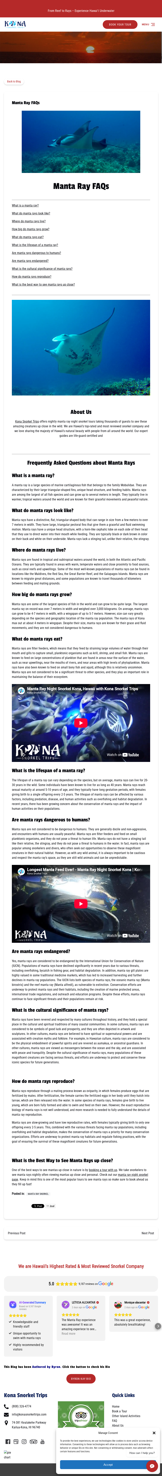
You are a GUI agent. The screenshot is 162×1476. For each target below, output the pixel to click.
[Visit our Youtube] (42, 1441)
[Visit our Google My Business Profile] (16, 1441)
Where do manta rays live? (29, 221)
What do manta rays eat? (28, 237)
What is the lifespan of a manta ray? (35, 245)
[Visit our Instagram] (24, 1441)
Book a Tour (119, 1411)
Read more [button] (68, 1333)
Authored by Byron (46, 1367)
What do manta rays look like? (31, 213)
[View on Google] (66, 1305)
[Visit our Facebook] (8, 1441)
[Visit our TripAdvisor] (33, 1441)
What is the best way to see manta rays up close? (43, 284)
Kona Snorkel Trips (27, 421)
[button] (154, 1433)
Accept (108, 1464)
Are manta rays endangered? (30, 261)
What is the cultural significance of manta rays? (42, 269)
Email (52, 1206)
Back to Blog (14, 81)
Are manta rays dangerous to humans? (36, 253)
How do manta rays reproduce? (31, 276)
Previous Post (16, 1233)
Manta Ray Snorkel (38, 1194)
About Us (117, 1425)
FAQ (114, 1421)
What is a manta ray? (25, 205)
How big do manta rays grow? (30, 229)
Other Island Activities (126, 1416)
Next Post (148, 1233)
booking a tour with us (103, 1170)
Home (116, 1406)
